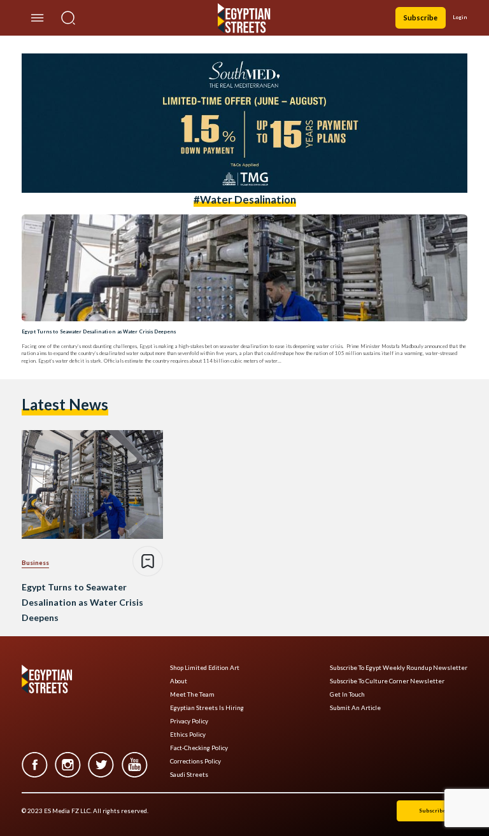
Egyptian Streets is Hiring (207, 707)
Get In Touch (347, 694)
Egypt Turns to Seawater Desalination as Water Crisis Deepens (99, 331)
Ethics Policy (188, 734)
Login (460, 17)
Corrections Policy (195, 761)
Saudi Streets (189, 774)
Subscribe (420, 17)
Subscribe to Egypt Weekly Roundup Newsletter (398, 667)
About (178, 681)
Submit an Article (355, 707)
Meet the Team (192, 694)
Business (35, 562)
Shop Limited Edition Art (204, 667)
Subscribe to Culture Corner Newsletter (387, 681)
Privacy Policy (189, 721)
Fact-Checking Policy (199, 747)
